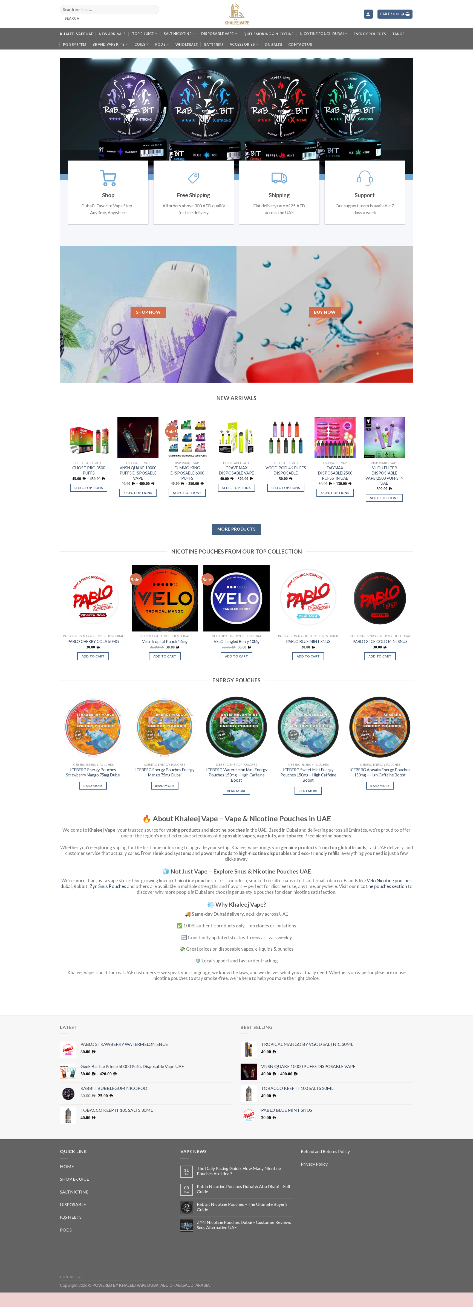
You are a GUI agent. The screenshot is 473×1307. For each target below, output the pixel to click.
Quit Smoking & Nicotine (268, 34)
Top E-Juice (143, 33)
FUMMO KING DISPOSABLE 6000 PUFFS (187, 487)
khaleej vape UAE (76, 34)
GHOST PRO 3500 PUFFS (88, 485)
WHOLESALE (186, 44)
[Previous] (55, 126)
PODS (160, 44)
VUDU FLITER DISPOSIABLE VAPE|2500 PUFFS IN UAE (384, 490)
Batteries (213, 44)
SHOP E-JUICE (74, 1193)
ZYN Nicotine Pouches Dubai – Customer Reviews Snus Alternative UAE (244, 1239)
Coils (139, 44)
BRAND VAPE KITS (109, 44)
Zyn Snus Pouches (108, 901)
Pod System (74, 44)
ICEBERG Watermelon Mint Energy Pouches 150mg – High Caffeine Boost (236, 789)
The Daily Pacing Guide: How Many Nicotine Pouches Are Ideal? (239, 1185)
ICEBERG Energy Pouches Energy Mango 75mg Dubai (164, 787)
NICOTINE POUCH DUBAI (322, 33)
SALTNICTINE (74, 1206)
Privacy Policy (314, 1178)
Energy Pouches (370, 34)
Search (72, 18)
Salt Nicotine (177, 33)
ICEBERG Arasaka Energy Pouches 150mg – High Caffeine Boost (380, 787)
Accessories (242, 44)
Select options (88, 502)
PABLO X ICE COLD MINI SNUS (380, 656)
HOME (67, 1180)
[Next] (418, 126)
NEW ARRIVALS (112, 34)
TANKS (398, 34)
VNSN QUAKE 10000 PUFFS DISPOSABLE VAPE (138, 487)
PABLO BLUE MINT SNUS (308, 656)
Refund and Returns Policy (325, 1165)
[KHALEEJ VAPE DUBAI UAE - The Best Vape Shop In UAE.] (236, 14)
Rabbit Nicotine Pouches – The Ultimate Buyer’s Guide (242, 1221)
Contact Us (300, 44)
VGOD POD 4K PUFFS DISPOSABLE (286, 485)
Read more (92, 800)
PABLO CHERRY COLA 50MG (93, 656)
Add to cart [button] (93, 671)
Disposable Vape (217, 33)
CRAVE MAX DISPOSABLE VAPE (236, 485)
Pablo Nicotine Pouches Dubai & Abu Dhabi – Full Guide (243, 1203)
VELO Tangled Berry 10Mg (236, 656)
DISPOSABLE (73, 1218)
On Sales (273, 44)
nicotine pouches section (382, 901)
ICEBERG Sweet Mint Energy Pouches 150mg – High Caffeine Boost (308, 789)
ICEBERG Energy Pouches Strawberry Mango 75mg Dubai (93, 787)
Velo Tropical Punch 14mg (165, 656)
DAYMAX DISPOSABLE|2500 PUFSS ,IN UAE (335, 487)
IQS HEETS (71, 1231)
